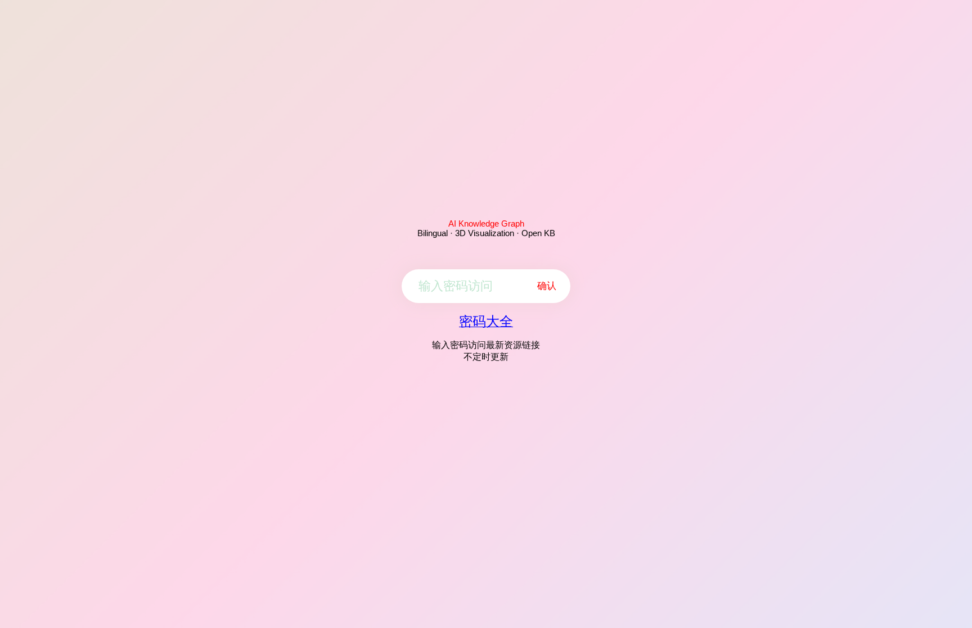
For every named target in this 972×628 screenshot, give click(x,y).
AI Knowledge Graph (486, 223)
